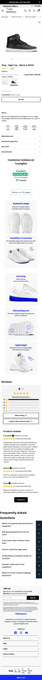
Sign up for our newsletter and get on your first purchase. (17, 592)
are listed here (28, 611)
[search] (25, 11)
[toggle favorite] (39, 23)
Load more (21, 500)
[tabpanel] (21, 41)
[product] (5, 81)
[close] (39, 2)
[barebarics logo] (14, 11)
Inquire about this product (19, 421)
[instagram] (21, 633)
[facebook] (15, 633)
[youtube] (26, 633)
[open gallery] (21, 41)
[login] (34, 11)
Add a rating (19, 415)
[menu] (3, 11)
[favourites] (30, 11)
